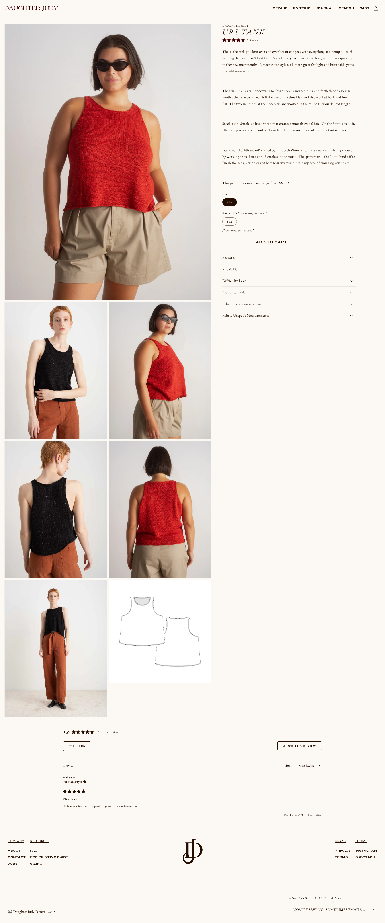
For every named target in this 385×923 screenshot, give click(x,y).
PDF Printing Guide (49, 857)
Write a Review (304, 747)
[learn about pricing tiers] (238, 230)
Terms (341, 857)
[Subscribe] (372, 910)
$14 (229, 202)
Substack (365, 857)
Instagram (366, 851)
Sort (288, 765)
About (14, 851)
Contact (17, 857)
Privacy (343, 851)
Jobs (13, 864)
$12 (229, 221)
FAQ (34, 851)
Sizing (36, 864)
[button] (280, 8)
